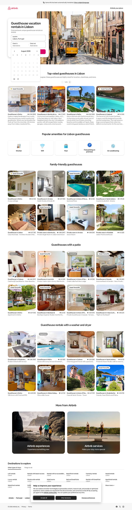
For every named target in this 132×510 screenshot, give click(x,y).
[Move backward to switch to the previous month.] (14, 51)
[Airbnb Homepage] (13, 8)
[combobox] (28, 39)
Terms (30, 507)
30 (14, 79)
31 (18, 79)
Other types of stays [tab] (14, 467)
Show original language (81, 2)
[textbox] (20, 45)
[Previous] (62, 82)
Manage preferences (88, 498)
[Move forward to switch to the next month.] (37, 51)
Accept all (44, 498)
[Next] (69, 82)
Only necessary (66, 498)
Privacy (24, 507)
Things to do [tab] (28, 467)
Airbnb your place (116, 8)
